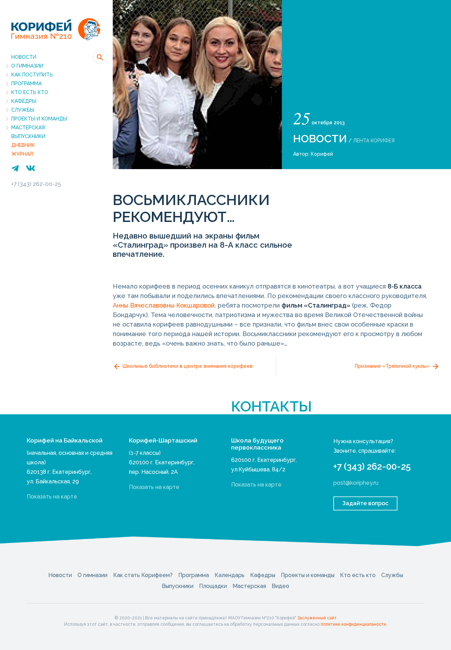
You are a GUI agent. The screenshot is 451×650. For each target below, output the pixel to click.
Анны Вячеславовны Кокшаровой (164, 305)
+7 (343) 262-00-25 (36, 184)
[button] (100, 57)
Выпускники (28, 136)
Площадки (213, 586)
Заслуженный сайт (317, 617)
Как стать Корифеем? (143, 575)
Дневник (23, 145)
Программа (26, 83)
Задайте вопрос (365, 503)
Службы (22, 110)
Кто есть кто (29, 92)
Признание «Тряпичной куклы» (393, 366)
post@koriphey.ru (355, 482)
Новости (23, 57)
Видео (280, 586)
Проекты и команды (39, 119)
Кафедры (23, 101)
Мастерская (28, 127)
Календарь (230, 575)
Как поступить (32, 75)
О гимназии (27, 66)
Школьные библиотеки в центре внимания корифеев (187, 366)
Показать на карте (52, 496)
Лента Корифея (374, 140)
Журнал (22, 154)
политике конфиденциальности (353, 624)
